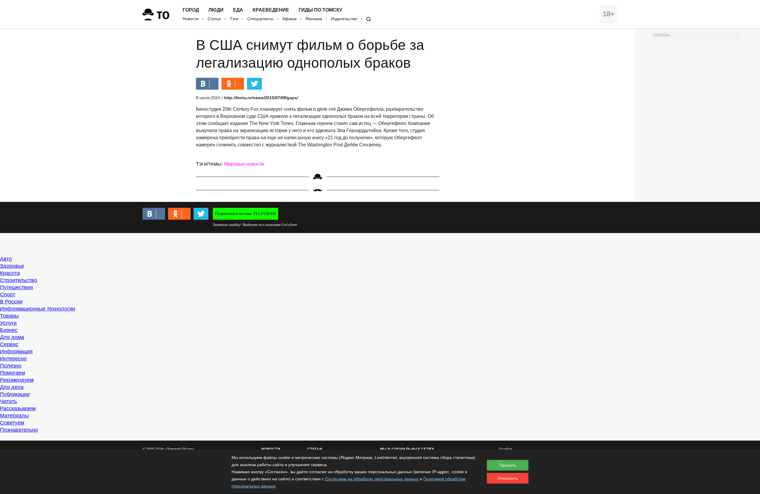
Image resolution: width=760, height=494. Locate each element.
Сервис (9, 344)
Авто (6, 259)
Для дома (12, 337)
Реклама (313, 18)
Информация (16, 351)
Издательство (344, 18)
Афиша (289, 18)
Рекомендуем (17, 380)
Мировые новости (244, 164)
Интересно (13, 359)
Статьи (214, 18)
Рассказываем (18, 408)
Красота (10, 273)
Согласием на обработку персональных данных (372, 478)
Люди (216, 10)
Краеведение (271, 10)
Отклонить (508, 478)
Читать (8, 401)
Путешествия (16, 287)
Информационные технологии (37, 309)
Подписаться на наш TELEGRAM (245, 213)
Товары (9, 316)
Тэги (234, 18)
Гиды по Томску (320, 10)
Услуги (8, 323)
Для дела (11, 387)
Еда (238, 10)
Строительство (18, 280)
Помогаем (12, 373)
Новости (191, 18)
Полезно (10, 366)
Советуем (12, 423)
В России (11, 302)
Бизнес (9, 330)
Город (191, 10)
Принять (508, 465)
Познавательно (19, 430)
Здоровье (12, 266)
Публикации (15, 394)
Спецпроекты (260, 18)
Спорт (7, 294)
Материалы (14, 416)
